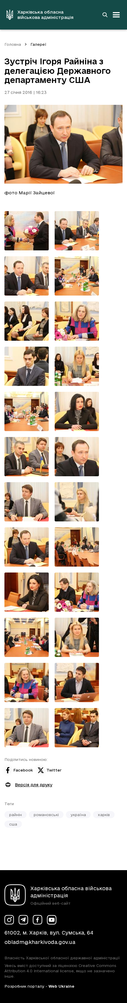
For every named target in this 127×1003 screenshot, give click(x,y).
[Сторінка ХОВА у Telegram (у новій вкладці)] (23, 919)
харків (104, 815)
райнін (15, 815)
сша (13, 824)
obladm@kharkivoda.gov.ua (39, 942)
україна (78, 815)
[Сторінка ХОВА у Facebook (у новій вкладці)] (37, 919)
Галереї (38, 44)
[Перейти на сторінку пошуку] (105, 14)
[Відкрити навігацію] (116, 14)
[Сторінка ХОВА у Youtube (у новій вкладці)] (51, 919)
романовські (46, 815)
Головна (12, 44)
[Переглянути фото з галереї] (26, 230)
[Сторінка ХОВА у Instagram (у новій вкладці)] (9, 919)
